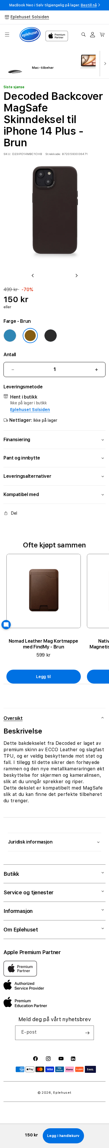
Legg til (43, 676)
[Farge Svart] (50, 335)
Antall (9, 354)
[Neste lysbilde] (104, 63)
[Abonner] (87, 1033)
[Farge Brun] (30, 336)
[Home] (30, 35)
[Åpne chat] (6, 624)
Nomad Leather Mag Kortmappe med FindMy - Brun (43, 644)
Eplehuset (62, 1093)
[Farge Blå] (9, 335)
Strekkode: (53, 154)
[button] (7, 34)
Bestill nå (89, 5)
